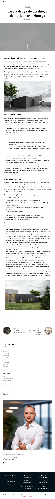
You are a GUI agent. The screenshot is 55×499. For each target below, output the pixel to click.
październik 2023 (7, 360)
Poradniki (27, 7)
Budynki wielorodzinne (8, 378)
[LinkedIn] (3, 462)
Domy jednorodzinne (7, 380)
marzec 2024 (6, 349)
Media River (27, 496)
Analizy (4, 376)
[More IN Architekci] (4, 2)
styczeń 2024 (6, 353)
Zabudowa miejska (7, 387)
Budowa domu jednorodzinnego (12, 61)
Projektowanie (11, 318)
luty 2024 (5, 351)
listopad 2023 (6, 357)
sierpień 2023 (6, 364)
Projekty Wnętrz (6, 385)
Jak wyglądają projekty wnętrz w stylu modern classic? (40, 331)
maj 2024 (5, 346)
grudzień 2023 (6, 355)
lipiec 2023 (5, 366)
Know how (5, 318)
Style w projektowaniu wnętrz (15, 330)
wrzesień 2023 (6, 362)
